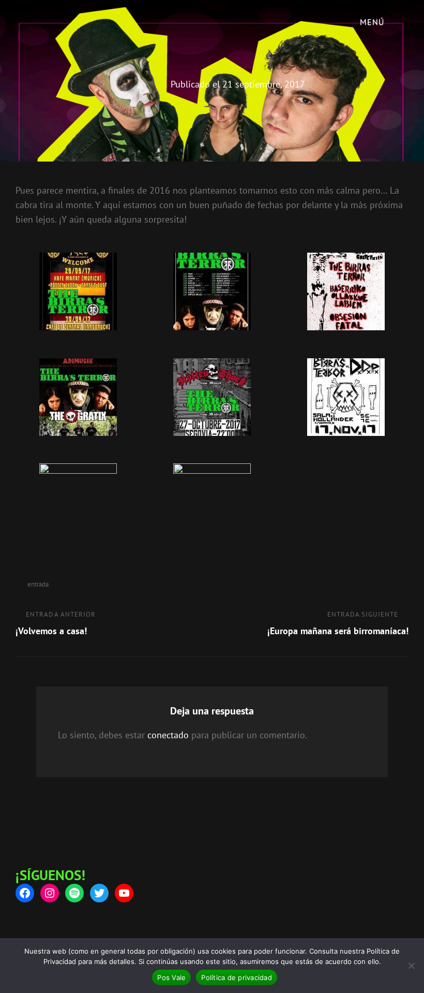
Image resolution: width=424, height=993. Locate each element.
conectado (168, 735)
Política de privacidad (236, 977)
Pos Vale (171, 977)
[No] (411, 965)
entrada (38, 584)
